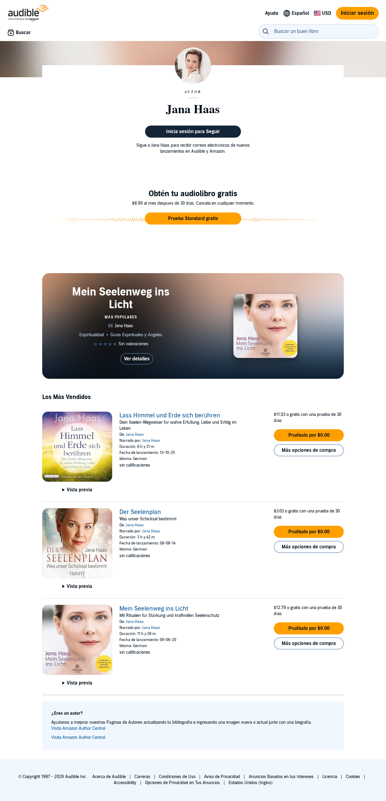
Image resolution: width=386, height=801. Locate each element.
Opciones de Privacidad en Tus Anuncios (182, 782)
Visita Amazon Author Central (78, 728)
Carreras (142, 776)
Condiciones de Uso (177, 776)
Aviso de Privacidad (222, 776)
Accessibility (125, 782)
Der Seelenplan (140, 512)
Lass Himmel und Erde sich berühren (169, 415)
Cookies (353, 776)
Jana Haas (135, 434)
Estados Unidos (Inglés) (251, 782)
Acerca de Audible (109, 776)
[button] (193, 218)
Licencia (329, 776)
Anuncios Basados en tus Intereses (281, 776)
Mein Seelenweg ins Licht (153, 608)
